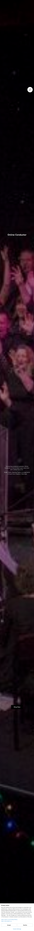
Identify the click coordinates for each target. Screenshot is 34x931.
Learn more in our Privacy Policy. (9, 919)
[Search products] (30, 89)
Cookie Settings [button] (17, 929)
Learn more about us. (6, 921)
